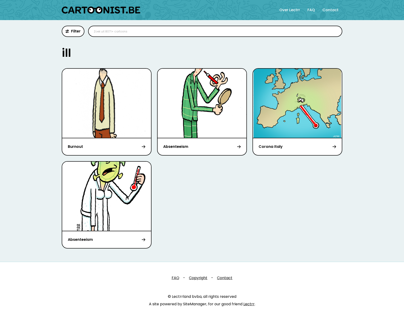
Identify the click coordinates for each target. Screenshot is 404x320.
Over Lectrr (289, 10)
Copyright (198, 278)
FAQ (311, 10)
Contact (330, 10)
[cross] (336, 31)
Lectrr (249, 304)
